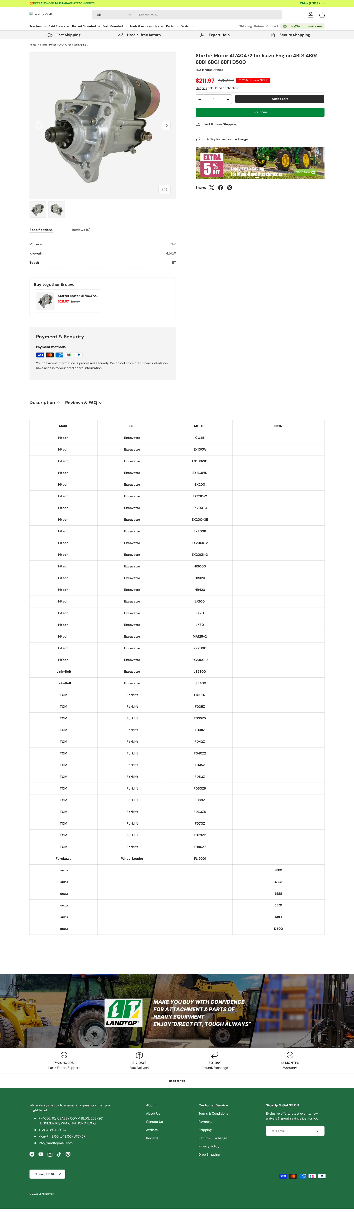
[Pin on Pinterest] (229, 187)
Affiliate (152, 1130)
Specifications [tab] (41, 230)
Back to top (177, 1081)
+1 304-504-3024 (52, 1130)
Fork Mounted (113, 26)
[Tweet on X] (211, 187)
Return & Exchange (213, 1138)
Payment (205, 1122)
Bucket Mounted (84, 26)
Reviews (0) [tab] (81, 230)
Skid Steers (57, 26)
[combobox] (187, 14)
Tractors (36, 26)
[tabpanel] (103, 253)
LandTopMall (46, 1193)
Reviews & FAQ (81, 403)
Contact (272, 26)
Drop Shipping (209, 1154)
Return (259, 26)
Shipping (245, 26)
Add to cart (280, 99)
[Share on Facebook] (220, 187)
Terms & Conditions (213, 1113)
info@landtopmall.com (56, 1143)
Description (42, 402)
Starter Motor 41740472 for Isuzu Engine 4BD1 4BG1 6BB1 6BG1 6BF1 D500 (64, 44)
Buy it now (260, 112)
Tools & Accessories (144, 26)
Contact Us (154, 1122)
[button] (322, 14)
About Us (153, 1113)
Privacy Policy (209, 1146)
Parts (170, 26)
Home (33, 44)
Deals (185, 26)
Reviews (152, 1138)
